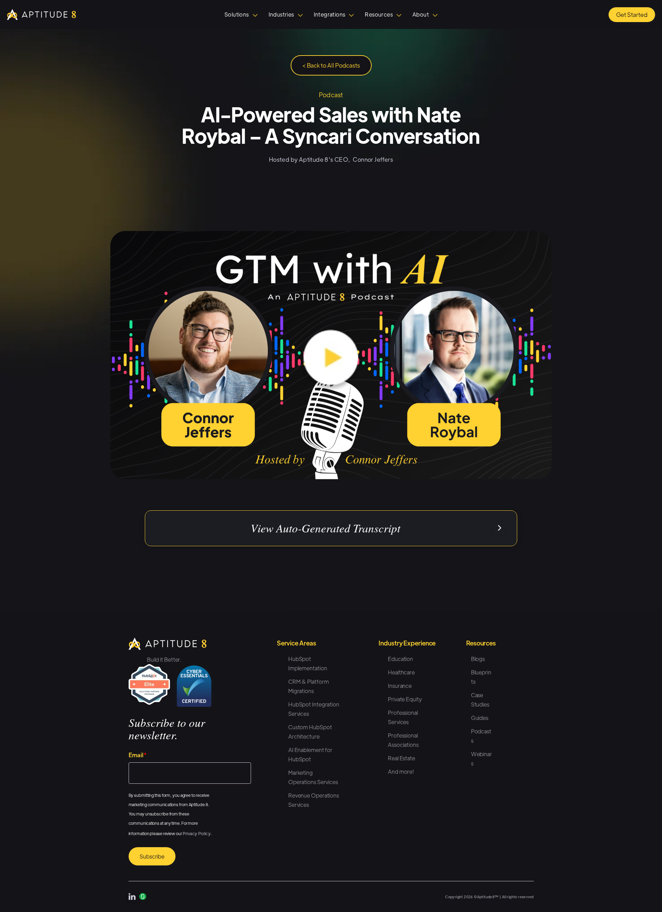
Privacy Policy (197, 833)
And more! (401, 771)
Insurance (400, 685)
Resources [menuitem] (379, 14)
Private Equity (405, 699)
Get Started (632, 14)
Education (400, 658)
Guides (479, 717)
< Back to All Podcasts (331, 65)
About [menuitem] (420, 14)
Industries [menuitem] (281, 14)
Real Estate (401, 758)
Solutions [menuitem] (236, 14)
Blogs (478, 658)
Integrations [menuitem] (329, 14)
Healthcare (401, 672)
